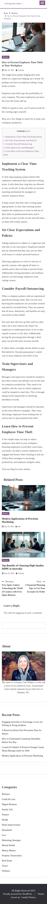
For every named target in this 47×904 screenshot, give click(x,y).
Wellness (6, 871)
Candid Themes (28, 897)
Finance (5, 814)
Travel (5, 866)
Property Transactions (12, 855)
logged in (20, 613)
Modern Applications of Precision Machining (22, 755)
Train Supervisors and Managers (18, 147)
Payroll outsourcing (24, 352)
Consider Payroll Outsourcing (17, 144)
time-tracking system (18, 177)
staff (19, 526)
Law (4, 835)
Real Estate (7, 860)
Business (5, 57)
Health (5, 819)
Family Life (7, 809)
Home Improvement (11, 825)
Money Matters (9, 850)
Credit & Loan (8, 799)
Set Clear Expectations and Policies (20, 140)
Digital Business (9, 804)
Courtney (21, 70)
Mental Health (8, 845)
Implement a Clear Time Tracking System (22, 137)
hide (28, 131)
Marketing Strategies (11, 840)
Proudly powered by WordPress (18, 894)
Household (7, 830)
